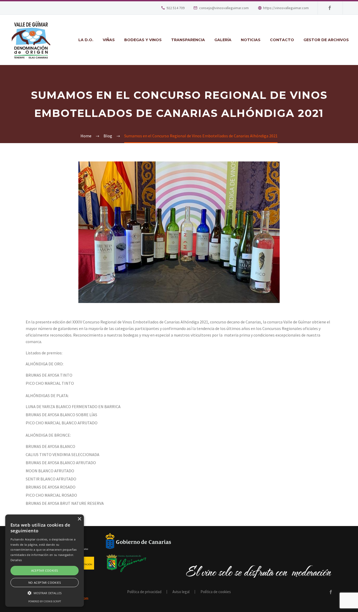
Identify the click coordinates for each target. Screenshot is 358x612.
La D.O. (85, 39)
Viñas (109, 39)
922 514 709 (175, 8)
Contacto (282, 39)
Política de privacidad (144, 592)
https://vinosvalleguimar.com (286, 8)
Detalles (16, 560)
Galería (222, 39)
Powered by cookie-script (44, 601)
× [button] (79, 519)
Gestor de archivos (326, 39)
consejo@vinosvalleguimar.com (224, 8)
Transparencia (188, 39)
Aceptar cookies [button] (44, 570)
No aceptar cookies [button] (44, 582)
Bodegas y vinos (143, 39)
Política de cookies (215, 592)
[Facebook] (330, 8)
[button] (44, 593)
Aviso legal (180, 592)
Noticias (251, 39)
